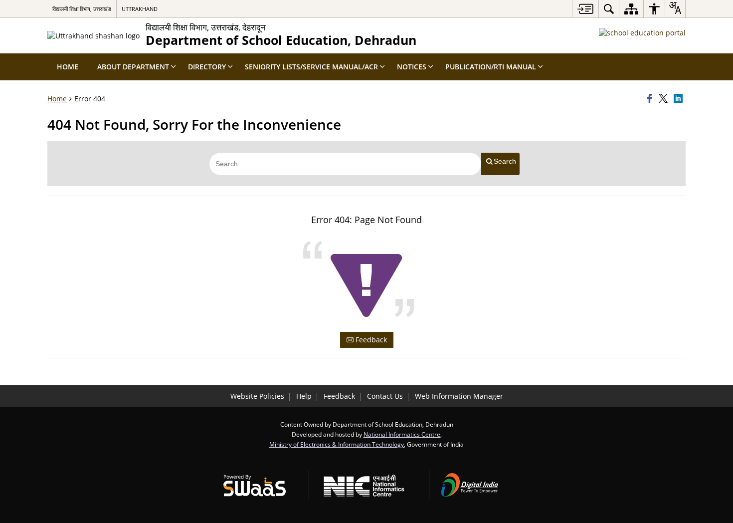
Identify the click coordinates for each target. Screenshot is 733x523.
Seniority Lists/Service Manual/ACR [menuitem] (311, 66)
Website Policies (257, 396)
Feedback (370, 339)
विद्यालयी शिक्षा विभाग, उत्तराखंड (81, 8)
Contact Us (385, 396)
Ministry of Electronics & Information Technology (336, 444)
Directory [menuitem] (207, 66)
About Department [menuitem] (133, 66)
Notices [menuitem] (411, 66)
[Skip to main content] (585, 8)
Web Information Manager (459, 396)
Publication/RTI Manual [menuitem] (490, 66)
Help (304, 396)
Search (505, 161)
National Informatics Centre (402, 434)
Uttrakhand (140, 8)
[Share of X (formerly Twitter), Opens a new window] (665, 99)
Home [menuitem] (67, 66)
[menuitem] (609, 8)
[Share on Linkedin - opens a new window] (680, 99)
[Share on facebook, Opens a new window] (651, 99)
